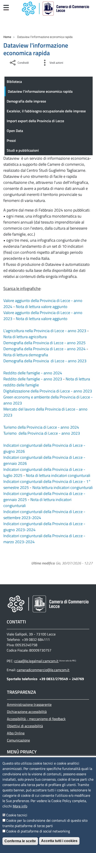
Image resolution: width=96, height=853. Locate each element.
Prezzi (11, 140)
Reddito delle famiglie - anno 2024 (32, 373)
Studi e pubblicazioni (23, 150)
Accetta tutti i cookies (59, 841)
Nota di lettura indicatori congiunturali (58, 475)
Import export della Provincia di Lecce (35, 121)
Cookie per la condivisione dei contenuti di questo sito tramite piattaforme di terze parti (45, 823)
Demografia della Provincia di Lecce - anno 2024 (44, 349)
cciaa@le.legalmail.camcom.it (36, 661)
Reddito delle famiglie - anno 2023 (32, 379)
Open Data (15, 130)
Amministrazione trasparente (29, 704)
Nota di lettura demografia (25, 355)
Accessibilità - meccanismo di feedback (36, 718)
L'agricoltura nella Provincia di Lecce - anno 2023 (44, 331)
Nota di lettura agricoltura (25, 337)
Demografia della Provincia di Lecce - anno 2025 (44, 343)
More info (20, 806)
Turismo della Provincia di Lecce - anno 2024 (41, 427)
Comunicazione (18, 740)
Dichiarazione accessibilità (27, 711)
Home (7, 36)
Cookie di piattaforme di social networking (38, 831)
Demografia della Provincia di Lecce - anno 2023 (44, 361)
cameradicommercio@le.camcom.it (43, 670)
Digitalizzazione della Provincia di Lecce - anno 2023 (47, 391)
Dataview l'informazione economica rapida (40, 91)
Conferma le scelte (20, 841)
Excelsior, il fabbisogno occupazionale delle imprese (46, 111)
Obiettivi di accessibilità (25, 726)
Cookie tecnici (16, 815)
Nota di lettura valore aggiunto (41, 307)
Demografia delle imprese (26, 101)
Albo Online (16, 733)
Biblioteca (14, 81)
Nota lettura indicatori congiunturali (62, 487)
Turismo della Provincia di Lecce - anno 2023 (41, 433)
